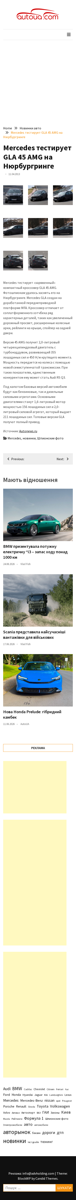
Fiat (67, 1089)
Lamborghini (56, 1095)
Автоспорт (28, 1112)
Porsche (8, 1106)
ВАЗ (39, 1112)
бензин (36, 1133)
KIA (46, 1094)
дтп (60, 1132)
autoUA (24, 724)
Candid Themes (46, 1178)
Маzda (6, 1118)
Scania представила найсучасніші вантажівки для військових (34, 634)
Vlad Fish (25, 564)
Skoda (31, 1106)
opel (58, 1100)
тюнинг (46, 1141)
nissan (49, 1100)
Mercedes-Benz (31, 1100)
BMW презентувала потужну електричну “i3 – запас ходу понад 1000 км (35, 552)
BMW (17, 1088)
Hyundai (28, 1095)
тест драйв (33, 1142)
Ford (6, 1094)
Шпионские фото (50, 438)
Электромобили (12, 1124)
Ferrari (59, 1089)
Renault (21, 1106)
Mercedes (14, 438)
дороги (48, 1132)
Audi (7, 1088)
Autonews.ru (28, 431)
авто (28, 1124)
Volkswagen (60, 1106)
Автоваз (16, 1112)
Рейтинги (17, 1118)
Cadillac (28, 1089)
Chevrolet (39, 1089)
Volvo (6, 1112)
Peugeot (67, 1100)
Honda (16, 1095)
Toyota (42, 1106)
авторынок (16, 1131)
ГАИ (45, 1112)
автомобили (41, 1124)
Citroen (50, 1089)
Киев (66, 1112)
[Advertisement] (38, 80)
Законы (55, 1112)
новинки (29, 438)
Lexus (68, 1095)
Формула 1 (33, 1118)
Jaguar (38, 1095)
